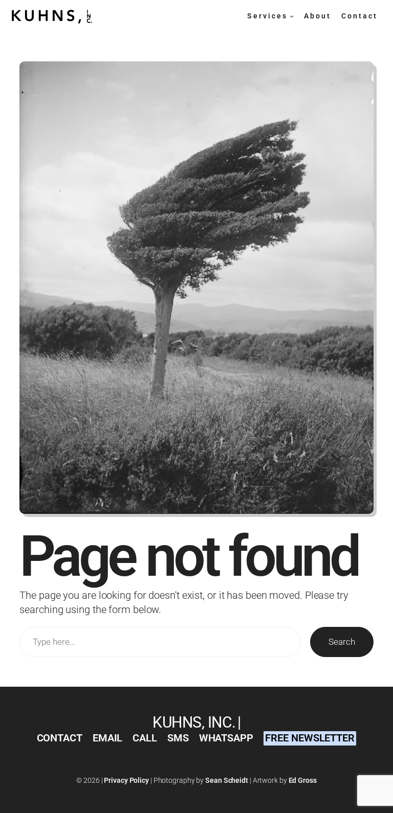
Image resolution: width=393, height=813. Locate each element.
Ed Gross (303, 780)
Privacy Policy (126, 780)
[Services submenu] (292, 16)
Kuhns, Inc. (194, 722)
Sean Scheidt (226, 780)
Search (342, 642)
